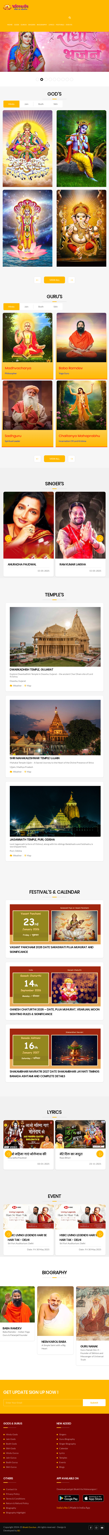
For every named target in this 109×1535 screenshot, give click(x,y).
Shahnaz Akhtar (71, 564)
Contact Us (11, 1489)
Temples (63, 1457)
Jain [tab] (26, 104)
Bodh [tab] (41, 104)
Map (29, 685)
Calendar (63, 1448)
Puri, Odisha (16, 850)
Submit (94, 1402)
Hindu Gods (12, 1434)
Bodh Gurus (12, 1462)
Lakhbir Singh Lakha (22, 564)
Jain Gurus (11, 1457)
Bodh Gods (11, 1443)
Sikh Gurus (11, 1467)
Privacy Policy (13, 1494)
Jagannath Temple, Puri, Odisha (32, 840)
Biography (42, 25)
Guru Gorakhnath (21, 1342)
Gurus (24, 25)
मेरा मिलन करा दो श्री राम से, (26, 1154)
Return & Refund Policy (17, 1503)
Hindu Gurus (12, 1453)
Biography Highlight (16, 1512)
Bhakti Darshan (29, 1527)
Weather (17, 685)
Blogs (62, 1467)
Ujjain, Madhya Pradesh (21, 767)
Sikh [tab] (56, 104)
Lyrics (51, 25)
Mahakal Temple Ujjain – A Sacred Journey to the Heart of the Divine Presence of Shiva (52, 762)
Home (9, 25)
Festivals (60, 25)
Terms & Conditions (15, 1498)
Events (69, 25)
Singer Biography (67, 1443)
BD (18, 1530)
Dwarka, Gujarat (18, 681)
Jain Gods (11, 1439)
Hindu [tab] (11, 104)
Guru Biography (67, 1439)
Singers (31, 25)
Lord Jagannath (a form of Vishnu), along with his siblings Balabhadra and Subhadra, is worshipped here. (51, 845)
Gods (16, 25)
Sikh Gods (11, 1448)
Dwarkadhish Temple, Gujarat (31, 669)
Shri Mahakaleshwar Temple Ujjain (34, 758)
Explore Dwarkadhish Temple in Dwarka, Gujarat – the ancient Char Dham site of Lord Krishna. (51, 675)
